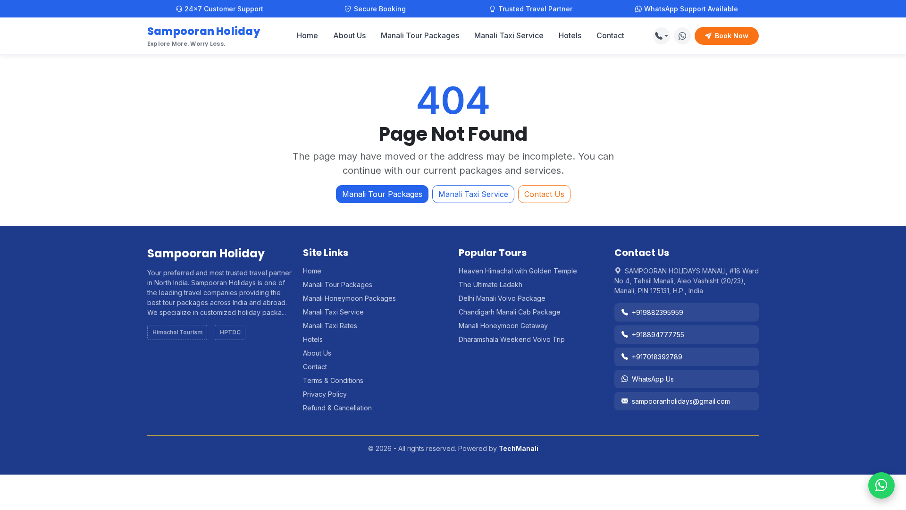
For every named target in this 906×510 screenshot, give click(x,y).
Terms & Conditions (333, 380)
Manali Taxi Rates (330, 326)
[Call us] (661, 35)
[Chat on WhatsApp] (682, 35)
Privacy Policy (325, 394)
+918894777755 (658, 335)
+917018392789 (657, 357)
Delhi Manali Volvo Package (502, 298)
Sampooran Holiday (203, 36)
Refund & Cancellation (337, 408)
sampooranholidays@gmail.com (681, 401)
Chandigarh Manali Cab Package (510, 312)
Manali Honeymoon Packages (349, 298)
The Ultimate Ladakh (490, 284)
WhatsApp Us (653, 379)
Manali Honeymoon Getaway (503, 326)
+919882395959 (657, 312)
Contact (610, 35)
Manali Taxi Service (509, 35)
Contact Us (544, 194)
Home (307, 35)
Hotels (570, 35)
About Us (349, 35)
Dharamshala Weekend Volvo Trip (512, 339)
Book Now (731, 36)
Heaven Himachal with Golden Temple (518, 271)
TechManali (518, 448)
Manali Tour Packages (420, 35)
